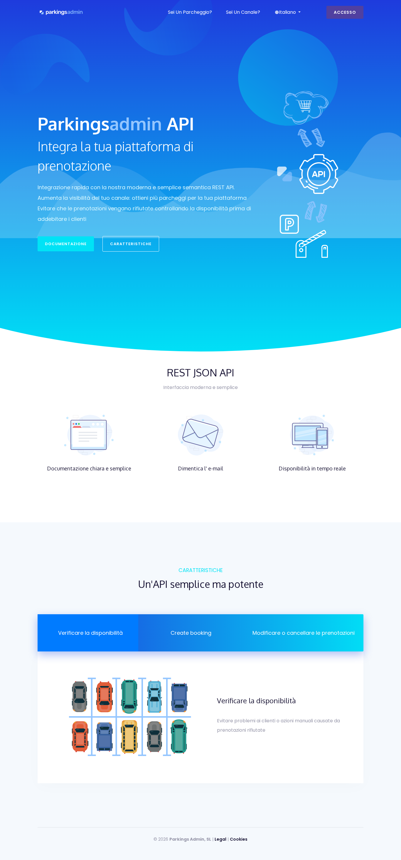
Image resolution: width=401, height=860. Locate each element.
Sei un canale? (243, 12)
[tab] (88, 632)
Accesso (345, 12)
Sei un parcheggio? (190, 12)
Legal (220, 839)
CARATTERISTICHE (130, 244)
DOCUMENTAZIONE (66, 244)
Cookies (238, 839)
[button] (287, 12)
